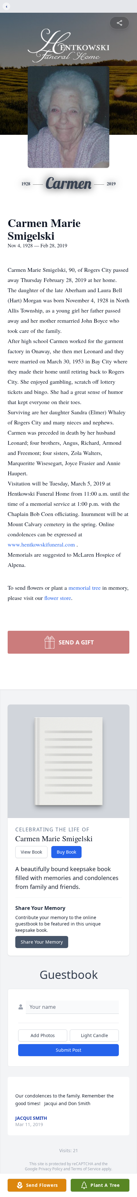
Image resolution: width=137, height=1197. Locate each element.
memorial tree (84, 587)
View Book (31, 852)
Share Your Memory (42, 942)
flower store (57, 598)
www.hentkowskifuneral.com (42, 544)
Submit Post (68, 1050)
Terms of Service (86, 1169)
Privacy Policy (50, 1169)
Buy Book (66, 852)
